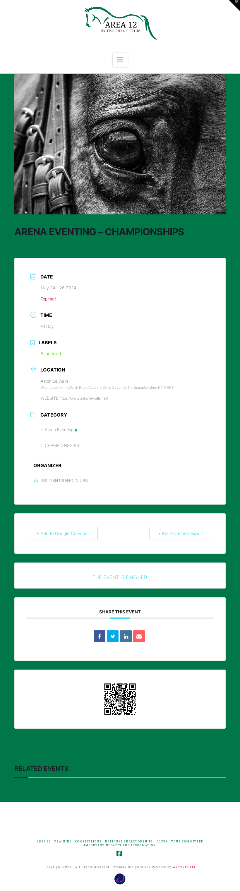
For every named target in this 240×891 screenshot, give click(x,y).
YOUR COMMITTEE (187, 841)
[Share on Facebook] (99, 636)
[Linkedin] (126, 636)
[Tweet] (113, 636)
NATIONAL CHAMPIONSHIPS (129, 841)
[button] (120, 60)
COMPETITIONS (88, 841)
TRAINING (63, 841)
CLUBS (162, 841)
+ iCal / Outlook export (181, 533)
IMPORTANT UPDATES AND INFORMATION (120, 845)
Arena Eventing (59, 429)
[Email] (139, 636)
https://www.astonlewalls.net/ (83, 398)
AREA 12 (44, 841)
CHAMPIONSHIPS (62, 445)
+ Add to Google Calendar (62, 533)
